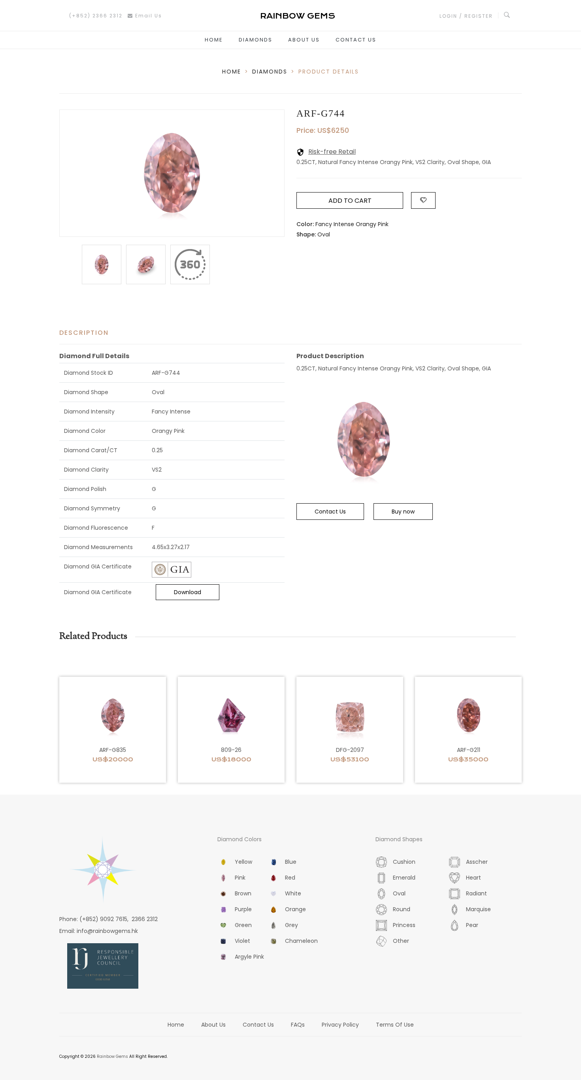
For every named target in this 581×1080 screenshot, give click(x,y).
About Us (304, 39)
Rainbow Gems (112, 1056)
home (231, 72)
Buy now (403, 511)
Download (187, 592)
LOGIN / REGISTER (466, 16)
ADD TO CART (350, 200)
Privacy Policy (340, 1025)
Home (214, 39)
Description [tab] (84, 332)
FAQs (298, 1025)
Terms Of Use (395, 1025)
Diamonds (255, 39)
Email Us (147, 15)
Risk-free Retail (332, 151)
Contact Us (356, 39)
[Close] (190, 264)
